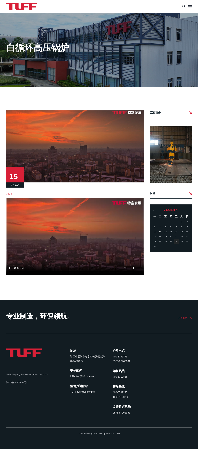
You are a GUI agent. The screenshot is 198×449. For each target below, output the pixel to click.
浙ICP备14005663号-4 (17, 382)
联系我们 (183, 318)
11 (160, 231)
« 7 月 (154, 210)
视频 (9, 194)
